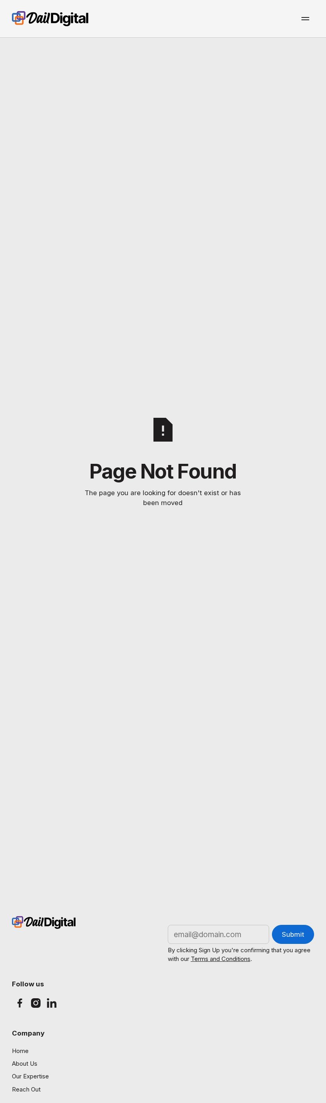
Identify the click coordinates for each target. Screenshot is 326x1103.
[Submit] (293, 934)
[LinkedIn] (52, 1003)
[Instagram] (36, 1003)
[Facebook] (20, 1003)
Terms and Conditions (220, 959)
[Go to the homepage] (44, 922)
